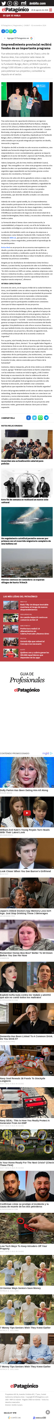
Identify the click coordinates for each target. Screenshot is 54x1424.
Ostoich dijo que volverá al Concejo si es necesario (32, 642)
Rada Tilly (23, 602)
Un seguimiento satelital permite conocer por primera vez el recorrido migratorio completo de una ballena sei (26, 541)
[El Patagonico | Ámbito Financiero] (37, 4)
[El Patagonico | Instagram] (16, 4)
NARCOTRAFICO (25, 626)
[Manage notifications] (48, 1412)
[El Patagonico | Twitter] (3, 4)
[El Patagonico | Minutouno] (23, 4)
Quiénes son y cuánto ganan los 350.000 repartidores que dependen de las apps (34, 655)
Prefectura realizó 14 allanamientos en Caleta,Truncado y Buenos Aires (34, 631)
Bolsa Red (5, 247)
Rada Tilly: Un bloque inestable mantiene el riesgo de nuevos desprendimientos (34, 607)
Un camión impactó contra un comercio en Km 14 (33, 618)
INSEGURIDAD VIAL (26, 614)
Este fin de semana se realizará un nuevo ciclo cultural (24, 501)
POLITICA (23, 638)
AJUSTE (22, 650)
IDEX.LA (13, 238)
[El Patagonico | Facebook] (9, 4)
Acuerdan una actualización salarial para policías (22, 462)
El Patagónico (6, 25)
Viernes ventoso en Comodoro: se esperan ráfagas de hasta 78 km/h (22, 581)
